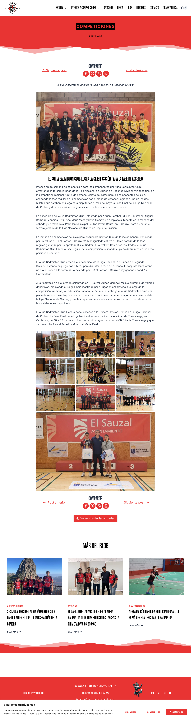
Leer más (13, 632)
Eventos (72, 606)
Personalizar (130, 712)
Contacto (154, 8)
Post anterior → (136, 70)
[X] (158, 692)
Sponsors (108, 8)
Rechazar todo (153, 712)
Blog (130, 8)
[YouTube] (170, 692)
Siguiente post (134, 502)
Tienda (120, 8)
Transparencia (170, 8)
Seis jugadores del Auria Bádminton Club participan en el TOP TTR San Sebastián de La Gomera (32, 618)
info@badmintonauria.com (99, 699)
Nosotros (140, 8)
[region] (95, 709)
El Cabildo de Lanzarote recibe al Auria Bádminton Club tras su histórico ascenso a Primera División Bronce (93, 618)
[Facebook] (152, 692)
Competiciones (95, 26)
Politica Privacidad (33, 692)
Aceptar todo (176, 712)
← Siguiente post (54, 70)
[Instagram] (164, 692)
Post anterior (57, 502)
